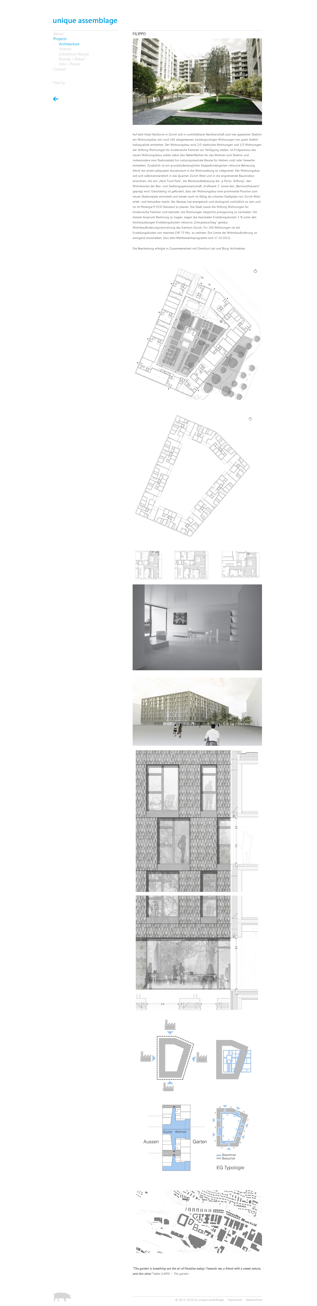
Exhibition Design (74, 54)
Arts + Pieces (69, 64)
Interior (65, 49)
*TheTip (58, 83)
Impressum (235, 1300)
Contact (59, 69)
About (58, 34)
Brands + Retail (72, 59)
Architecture (69, 44)
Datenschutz (254, 1300)
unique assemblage (211, 1300)
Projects (60, 39)
